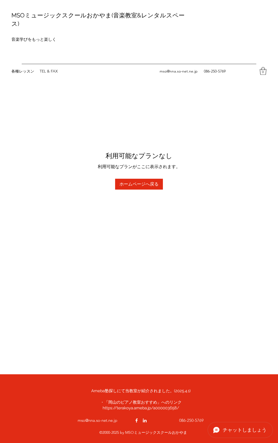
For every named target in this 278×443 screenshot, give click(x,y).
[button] (263, 71)
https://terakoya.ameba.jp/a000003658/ (141, 408)
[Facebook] (136, 420)
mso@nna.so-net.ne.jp (179, 71)
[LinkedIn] (144, 420)
